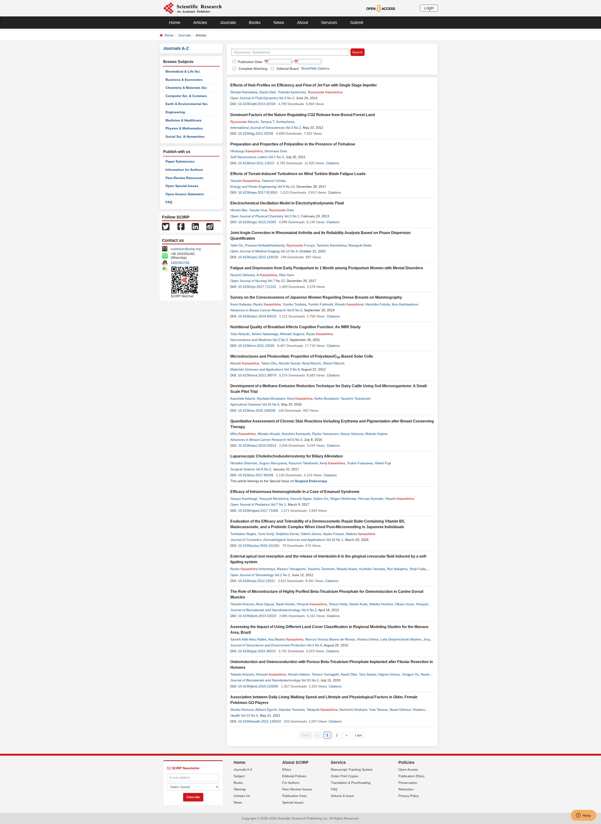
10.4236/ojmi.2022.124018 (258, 257)
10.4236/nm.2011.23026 (256, 346)
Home (174, 22)
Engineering (175, 112)
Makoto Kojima (376, 434)
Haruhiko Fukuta (377, 304)
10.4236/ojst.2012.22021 (256, 581)
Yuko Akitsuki (240, 334)
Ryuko (267, 304)
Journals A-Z (243, 769)
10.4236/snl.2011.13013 (256, 163)
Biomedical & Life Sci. (183, 71)
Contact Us (242, 796)
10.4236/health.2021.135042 (259, 721)
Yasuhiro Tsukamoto (355, 398)
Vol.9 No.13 (286, 186)
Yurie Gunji (266, 534)
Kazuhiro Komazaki (296, 434)
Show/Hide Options (315, 68)
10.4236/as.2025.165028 (256, 410)
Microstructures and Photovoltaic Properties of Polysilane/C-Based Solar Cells (301, 356)
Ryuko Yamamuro (325, 434)
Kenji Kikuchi (311, 363)
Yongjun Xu (410, 674)
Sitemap (240, 789)
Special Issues (293, 802)
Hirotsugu (246, 151)
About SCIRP (295, 762)
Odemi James (311, 534)
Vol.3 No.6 (314, 645)
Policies (406, 762)
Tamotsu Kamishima (331, 245)
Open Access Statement (185, 194)
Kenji (299, 398)
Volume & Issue (342, 796)
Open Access (408, 769)
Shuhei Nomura (242, 709)
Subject (239, 776)
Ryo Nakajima (397, 569)
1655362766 (180, 263)
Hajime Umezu (389, 674)
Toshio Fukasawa (360, 463)
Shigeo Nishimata (343, 498)
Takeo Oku (269, 363)
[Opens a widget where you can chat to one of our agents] (583, 816)
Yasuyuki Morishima (274, 498)
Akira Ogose (265, 604)
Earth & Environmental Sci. (187, 104)
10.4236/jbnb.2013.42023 (257, 616)
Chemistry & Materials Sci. (186, 88)
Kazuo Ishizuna (352, 434)
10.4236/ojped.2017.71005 (258, 510)
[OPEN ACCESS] (380, 8)
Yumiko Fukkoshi (320, 304)
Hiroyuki (312, 604)
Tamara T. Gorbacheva (277, 122)
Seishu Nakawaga (264, 334)
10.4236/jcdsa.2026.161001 (259, 545)
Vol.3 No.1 (292, 216)
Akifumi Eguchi (266, 709)
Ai (266, 275)
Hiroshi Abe (238, 210)
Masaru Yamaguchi (291, 569)
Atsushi (244, 363)
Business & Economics (184, 80)
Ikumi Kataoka (240, 304)
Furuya (300, 245)
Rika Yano (286, 275)
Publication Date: (250, 62)
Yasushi (245, 181)
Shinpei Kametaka (243, 92)
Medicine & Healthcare (183, 120)
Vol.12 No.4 (289, 251)
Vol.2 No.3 (280, 340)
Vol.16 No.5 (270, 404)
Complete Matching (253, 68)
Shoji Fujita (417, 569)
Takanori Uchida (274, 181)
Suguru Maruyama (273, 463)
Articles (200, 22)
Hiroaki (349, 304)
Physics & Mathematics (184, 128)
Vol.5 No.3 (294, 439)
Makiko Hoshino (381, 604)
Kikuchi (244, 122)
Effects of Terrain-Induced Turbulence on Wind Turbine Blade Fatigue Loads (298, 174)
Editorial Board (288, 68)
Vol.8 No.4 (294, 310)
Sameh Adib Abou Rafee (248, 639)
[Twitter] (166, 226)
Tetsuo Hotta (338, 604)
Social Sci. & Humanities (185, 136)
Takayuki (322, 709)
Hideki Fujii (383, 463)
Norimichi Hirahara (353, 709)
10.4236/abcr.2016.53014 (257, 445)
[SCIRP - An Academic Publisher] (192, 8)
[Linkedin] (195, 226)
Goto (281, 210)
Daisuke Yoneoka (292, 709)
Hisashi (399, 498)
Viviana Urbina (367, 639)
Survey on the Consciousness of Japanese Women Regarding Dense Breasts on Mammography (316, 297)
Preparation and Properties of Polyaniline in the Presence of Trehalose (292, 144)
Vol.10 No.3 (310, 680)
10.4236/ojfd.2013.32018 (256, 104)
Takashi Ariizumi (242, 604)
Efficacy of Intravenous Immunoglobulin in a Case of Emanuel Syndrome (294, 492)
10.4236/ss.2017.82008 (255, 475)
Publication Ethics (411, 776)
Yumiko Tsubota (294, 304)
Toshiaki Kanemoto (292, 92)
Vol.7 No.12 (276, 281)
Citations (332, 163)
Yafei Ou (236, 245)
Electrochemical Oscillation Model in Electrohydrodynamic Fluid (287, 203)
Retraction (406, 789)
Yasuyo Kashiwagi (243, 498)
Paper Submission (180, 161)
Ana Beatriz (285, 639)
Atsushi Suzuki (289, 363)
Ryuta (319, 334)
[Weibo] (209, 226)
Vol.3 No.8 (292, 369)
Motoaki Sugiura (292, 334)
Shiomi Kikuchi (333, 363)
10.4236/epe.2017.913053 (257, 192)
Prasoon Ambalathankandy (265, 245)
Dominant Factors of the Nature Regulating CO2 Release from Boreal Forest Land (302, 115)
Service (338, 762)
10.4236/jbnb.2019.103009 (258, 686)
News (279, 22)
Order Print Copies (344, 776)
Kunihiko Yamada (372, 569)
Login (429, 8)
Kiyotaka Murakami (271, 398)
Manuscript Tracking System (352, 769)
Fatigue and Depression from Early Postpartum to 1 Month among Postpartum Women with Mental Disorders (326, 268)
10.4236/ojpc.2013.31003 (257, 222)
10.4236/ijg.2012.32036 (255, 133)
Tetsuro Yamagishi (325, 674)
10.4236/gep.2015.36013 (257, 651)
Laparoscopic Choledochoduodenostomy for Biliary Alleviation (286, 456)
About (302, 22)
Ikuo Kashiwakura (405, 304)
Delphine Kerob (287, 534)
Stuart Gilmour (400, 709)
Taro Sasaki (367, 674)
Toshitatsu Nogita (243, 534)
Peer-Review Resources (184, 178)
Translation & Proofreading (350, 783)
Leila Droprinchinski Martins (400, 639)
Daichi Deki (267, 92)
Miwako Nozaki (269, 434)
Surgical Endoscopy (311, 481)
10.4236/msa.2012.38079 (257, 375)
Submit (356, 22)
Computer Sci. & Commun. (187, 96)
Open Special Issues (182, 186)
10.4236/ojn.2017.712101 (257, 287)
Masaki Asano (347, 569)
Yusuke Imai (258, 210)
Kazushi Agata (301, 498)
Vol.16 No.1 (334, 540)
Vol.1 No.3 (276, 157)
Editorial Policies (294, 776)
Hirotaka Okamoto (243, 463)
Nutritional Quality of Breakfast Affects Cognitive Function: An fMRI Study (295, 327)
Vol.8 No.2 (263, 469)
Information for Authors (184, 170)
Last (358, 735)
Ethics (286, 769)
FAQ (169, 202)
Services (329, 22)
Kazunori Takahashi (303, 463)
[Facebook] (181, 226)
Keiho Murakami (326, 398)
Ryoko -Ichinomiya (252, 569)
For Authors (291, 783)
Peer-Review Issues (297, 789)
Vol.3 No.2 (286, 98)
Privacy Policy (408, 796)
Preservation (407, 783)
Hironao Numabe (370, 498)
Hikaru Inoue (404, 604)
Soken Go (320, 498)
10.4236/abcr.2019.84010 (257, 316)
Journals (228, 22)
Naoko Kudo (358, 604)
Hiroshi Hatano (299, 674)
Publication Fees (294, 796)
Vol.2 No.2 (282, 575)
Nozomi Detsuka (242, 275)
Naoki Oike (349, 674)
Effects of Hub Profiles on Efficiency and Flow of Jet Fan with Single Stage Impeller (303, 85)
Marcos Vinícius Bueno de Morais (330, 639)
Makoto (360, 534)
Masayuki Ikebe (360, 245)
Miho (243, 434)
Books (255, 22)
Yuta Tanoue (378, 709)
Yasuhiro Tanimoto (321, 569)
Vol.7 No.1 (278, 504)
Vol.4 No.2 (309, 610)
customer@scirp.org (186, 249)
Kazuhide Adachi (242, 398)
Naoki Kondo (285, 604)
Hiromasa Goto (276, 151)
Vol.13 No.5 (249, 715)
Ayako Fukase (333, 534)
